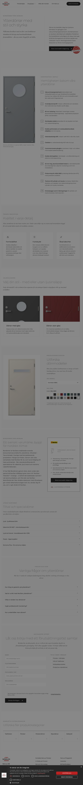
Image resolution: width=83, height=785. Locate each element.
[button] (32, 783)
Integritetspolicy (41, 773)
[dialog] (41, 775)
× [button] (81, 767)
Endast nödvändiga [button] (67, 777)
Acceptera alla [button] (66, 773)
